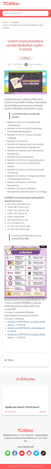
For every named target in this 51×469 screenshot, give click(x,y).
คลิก (27, 238)
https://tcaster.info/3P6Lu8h (21, 312)
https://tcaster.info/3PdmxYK (25, 315)
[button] (44, 5)
